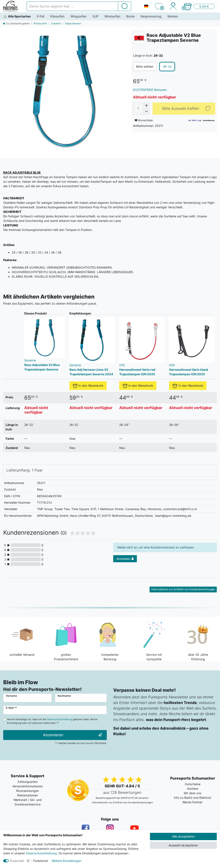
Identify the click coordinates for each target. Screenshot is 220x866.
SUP (95, 16)
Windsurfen (112, 16)
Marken (173, 16)
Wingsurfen (78, 16)
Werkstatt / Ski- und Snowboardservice (28, 802)
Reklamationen (27, 795)
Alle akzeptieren (183, 836)
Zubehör (56, 23)
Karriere (192, 788)
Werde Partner (192, 802)
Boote (130, 16)
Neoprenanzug (151, 16)
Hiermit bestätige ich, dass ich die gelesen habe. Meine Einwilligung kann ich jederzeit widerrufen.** (52, 721)
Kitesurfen (57, 16)
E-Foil (40, 16)
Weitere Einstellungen (66, 861)
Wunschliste (145, 120)
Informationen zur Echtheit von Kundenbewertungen (183, 589)
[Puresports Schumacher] (10, 6)
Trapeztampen (73, 23)
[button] (199, 6)
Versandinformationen (27, 786)
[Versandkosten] (208, 120)
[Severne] (139, 38)
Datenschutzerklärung (41, 853)
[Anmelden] (173, 6)
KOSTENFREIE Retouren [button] (150, 90)
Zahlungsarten (27, 781)
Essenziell (17, 861)
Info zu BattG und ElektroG (192, 797)
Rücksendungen (27, 791)
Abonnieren (53, 735)
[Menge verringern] (146, 112)
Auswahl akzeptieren (183, 845)
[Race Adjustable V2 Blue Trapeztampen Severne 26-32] (64, 91)
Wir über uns (192, 793)
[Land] (146, 6)
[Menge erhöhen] (146, 106)
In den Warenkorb (90, 385)
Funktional (40, 861)
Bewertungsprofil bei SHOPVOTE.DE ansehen (122, 797)
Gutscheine (192, 784)
